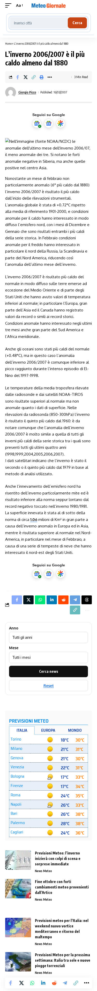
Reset (48, 685)
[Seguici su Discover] (60, 123)
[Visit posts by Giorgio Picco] (10, 92)
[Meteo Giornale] (48, 5)
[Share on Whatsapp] (32, 983)
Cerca (77, 23)
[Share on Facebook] (17, 77)
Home (8, 43)
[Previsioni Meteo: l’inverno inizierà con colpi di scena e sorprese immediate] (18, 860)
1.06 (33, 519)
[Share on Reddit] (54, 983)
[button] (9, 5)
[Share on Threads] (86, 599)
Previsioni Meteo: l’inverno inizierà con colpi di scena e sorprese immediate (57, 858)
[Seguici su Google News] (48, 123)
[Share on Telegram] (64, 983)
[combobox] (39, 22)
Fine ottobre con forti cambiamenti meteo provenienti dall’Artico (62, 887)
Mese (13, 648)
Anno (13, 628)
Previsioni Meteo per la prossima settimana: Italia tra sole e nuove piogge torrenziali (62, 960)
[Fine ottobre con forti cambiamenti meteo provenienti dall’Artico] (18, 888)
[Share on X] (25, 77)
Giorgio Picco (27, 92)
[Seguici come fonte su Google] (36, 123)
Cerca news (48, 671)
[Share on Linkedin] (43, 983)
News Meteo (43, 871)
